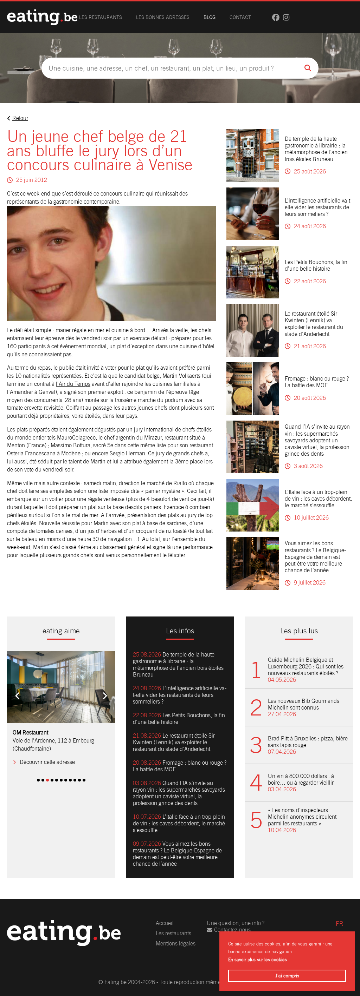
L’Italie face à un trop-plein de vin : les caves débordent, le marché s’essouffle (318, 499)
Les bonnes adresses (162, 17)
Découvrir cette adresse (47, 762)
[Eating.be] (42, 17)
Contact (240, 17)
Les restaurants (100, 17)
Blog (210, 17)
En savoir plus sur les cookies (257, 959)
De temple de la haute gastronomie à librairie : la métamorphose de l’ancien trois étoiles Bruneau (316, 149)
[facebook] (275, 17)
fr (339, 923)
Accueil (165, 923)
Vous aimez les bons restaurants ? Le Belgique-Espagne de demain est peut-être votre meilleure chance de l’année (315, 557)
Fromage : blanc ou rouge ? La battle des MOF (317, 382)
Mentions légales (175, 943)
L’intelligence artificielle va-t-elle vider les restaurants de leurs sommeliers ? (318, 207)
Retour (20, 118)
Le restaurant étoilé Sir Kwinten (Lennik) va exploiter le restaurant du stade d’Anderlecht (314, 323)
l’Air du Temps (73, 384)
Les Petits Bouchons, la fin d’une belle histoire (316, 265)
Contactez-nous (232, 929)
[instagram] (286, 17)
